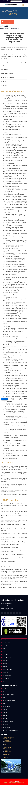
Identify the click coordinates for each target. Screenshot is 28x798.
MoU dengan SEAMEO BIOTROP (11, 372)
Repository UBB (6, 643)
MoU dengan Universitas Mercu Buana (13, 227)
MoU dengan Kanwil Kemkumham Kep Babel (14, 271)
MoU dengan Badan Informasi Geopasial (13, 331)
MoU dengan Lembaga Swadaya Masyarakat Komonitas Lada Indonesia (15, 418)
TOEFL (4, 681)
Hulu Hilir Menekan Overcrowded (9, 547)
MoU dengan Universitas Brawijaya (12, 229)
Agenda (6, 753)
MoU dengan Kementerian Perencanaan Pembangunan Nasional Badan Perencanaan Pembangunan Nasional (15, 375)
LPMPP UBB (5, 715)
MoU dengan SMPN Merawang (11, 290)
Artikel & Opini (7, 741)
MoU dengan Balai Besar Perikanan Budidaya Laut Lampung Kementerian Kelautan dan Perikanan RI (15, 430)
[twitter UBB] (5, 613)
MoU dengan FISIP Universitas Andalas (13, 116)
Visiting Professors (7, 646)
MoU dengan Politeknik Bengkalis (11, 154)
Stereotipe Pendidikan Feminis (9, 567)
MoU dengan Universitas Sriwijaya (12, 124)
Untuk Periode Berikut (6, 564)
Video (5, 743)
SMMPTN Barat (6, 678)
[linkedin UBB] (17, 613)
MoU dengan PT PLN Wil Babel (11, 273)
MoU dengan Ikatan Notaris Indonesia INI (13, 411)
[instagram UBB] (11, 613)
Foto (5, 744)
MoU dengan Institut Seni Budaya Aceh (13, 152)
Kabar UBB (6, 740)
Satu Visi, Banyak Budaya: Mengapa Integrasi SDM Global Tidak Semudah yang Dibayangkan (14, 512)
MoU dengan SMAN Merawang (11, 292)
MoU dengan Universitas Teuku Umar (12, 144)
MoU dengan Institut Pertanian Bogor (13, 160)
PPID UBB (5, 663)
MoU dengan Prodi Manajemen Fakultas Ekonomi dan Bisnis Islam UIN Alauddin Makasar (15, 204)
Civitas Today (7, 748)
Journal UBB (5, 654)
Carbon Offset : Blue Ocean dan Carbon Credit (13, 554)
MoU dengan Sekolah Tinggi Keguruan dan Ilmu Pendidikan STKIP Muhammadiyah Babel (15, 107)
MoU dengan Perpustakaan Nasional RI (13, 359)
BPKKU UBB (5, 712)
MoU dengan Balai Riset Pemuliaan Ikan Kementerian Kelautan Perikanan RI (15, 369)
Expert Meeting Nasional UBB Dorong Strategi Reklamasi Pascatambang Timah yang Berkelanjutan (14, 485)
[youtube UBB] (20, 613)
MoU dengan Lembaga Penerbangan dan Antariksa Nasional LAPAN (15, 329)
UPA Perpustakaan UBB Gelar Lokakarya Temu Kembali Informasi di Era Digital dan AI (14, 495)
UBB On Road (7, 746)
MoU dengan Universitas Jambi (11, 186)
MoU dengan (6, 232)
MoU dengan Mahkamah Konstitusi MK (13, 378)
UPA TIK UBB (5, 724)
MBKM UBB (5, 660)
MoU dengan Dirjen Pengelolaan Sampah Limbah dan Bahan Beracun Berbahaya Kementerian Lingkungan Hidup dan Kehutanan (15, 365)
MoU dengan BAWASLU (9, 453)
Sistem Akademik (7, 657)
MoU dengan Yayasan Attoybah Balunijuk (14, 287)
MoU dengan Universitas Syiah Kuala (12, 214)
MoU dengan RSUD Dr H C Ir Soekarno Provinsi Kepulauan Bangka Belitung (15, 254)
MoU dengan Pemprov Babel (10, 248)
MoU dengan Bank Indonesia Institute (13, 276)
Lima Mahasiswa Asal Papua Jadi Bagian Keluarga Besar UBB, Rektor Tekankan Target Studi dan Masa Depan (14, 479)
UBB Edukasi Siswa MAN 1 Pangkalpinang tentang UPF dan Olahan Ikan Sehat (14, 491)
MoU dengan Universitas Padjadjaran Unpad (14, 178)
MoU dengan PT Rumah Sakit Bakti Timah (14, 302)
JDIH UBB (5, 666)
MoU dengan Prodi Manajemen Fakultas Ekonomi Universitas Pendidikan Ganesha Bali (15, 200)
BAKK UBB (5, 709)
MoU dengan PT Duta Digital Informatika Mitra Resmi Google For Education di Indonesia (15, 392)
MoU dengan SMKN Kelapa (10, 297)
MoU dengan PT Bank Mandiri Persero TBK (14, 282)
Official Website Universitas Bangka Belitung (14, 782)
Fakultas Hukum (6, 706)
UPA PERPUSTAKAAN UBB (8, 721)
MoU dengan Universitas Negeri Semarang (14, 230)
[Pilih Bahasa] (4, 399)
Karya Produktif (7, 747)
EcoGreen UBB (7, 738)
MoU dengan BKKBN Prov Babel (11, 256)
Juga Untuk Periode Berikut (8, 561)
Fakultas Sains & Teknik (8, 694)
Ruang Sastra (7, 754)
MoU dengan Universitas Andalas (11, 129)
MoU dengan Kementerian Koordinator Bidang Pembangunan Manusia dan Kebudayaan (15, 447)
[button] (7, 22)
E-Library (5, 651)
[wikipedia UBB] (2, 613)
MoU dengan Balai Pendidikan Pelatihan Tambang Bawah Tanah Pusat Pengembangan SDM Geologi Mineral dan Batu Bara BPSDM (15, 399)
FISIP (4, 703)
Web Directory (7, 757)
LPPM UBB (5, 718)
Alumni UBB (5, 672)
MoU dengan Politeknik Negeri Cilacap (13, 155)
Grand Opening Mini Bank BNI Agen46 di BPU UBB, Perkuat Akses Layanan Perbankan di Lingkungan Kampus (14, 473)
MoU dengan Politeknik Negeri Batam (13, 146)
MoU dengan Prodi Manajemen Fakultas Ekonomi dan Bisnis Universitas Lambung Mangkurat (15, 406)
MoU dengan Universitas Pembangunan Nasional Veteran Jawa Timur (15, 166)
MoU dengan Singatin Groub (10, 458)
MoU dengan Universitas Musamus (12, 134)
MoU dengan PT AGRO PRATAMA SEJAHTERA (15, 403)
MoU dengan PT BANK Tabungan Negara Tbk (15, 281)
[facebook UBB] (8, 613)
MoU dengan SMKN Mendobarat (11, 317)
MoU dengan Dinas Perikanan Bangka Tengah (15, 269)
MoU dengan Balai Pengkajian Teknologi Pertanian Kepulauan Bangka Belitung (15, 260)
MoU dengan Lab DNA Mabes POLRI (12, 416)
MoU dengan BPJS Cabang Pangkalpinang (14, 258)
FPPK (4, 697)
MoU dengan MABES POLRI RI (10, 361)
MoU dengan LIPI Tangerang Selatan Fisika (14, 341)
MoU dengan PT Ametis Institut (11, 336)
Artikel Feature (7, 750)
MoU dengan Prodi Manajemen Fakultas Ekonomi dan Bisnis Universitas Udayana (15, 193)
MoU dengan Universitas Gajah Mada (12, 225)
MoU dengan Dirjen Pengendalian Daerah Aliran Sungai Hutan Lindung (15, 350)
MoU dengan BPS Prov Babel (10, 263)
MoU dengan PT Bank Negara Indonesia (13, 264)
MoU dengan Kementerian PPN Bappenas (14, 409)
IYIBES (4, 649)
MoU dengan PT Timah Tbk (10, 304)
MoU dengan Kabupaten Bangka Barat (13, 245)
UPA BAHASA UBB (6, 727)
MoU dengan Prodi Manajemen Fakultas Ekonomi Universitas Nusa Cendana (15, 197)
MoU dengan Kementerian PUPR (11, 444)
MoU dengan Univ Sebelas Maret (11, 168)
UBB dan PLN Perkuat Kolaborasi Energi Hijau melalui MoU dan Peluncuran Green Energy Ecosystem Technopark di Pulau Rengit (14, 467)
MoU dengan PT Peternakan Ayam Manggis (14, 395)
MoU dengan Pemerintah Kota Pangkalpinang (15, 240)
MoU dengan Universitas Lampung (12, 181)
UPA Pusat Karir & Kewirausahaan (10, 730)
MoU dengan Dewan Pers (9, 439)
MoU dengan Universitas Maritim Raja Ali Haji (14, 150)
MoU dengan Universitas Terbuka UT (12, 111)
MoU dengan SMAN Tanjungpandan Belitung (14, 289)
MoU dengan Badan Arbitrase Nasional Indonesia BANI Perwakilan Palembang (15, 389)
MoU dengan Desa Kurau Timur (11, 315)
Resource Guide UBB (7, 669)
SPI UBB (4, 688)
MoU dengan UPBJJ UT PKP (10, 110)
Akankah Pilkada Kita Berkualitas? (10, 544)
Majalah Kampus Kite (9, 737)
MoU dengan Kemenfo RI (9, 387)
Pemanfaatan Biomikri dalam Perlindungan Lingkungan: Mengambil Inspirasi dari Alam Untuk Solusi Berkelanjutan (14, 583)
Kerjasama (6, 756)
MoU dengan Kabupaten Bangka (11, 247)
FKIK (3, 691)
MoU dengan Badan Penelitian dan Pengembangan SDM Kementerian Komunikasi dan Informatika (15, 435)
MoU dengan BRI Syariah (9, 274)
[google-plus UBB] (14, 613)
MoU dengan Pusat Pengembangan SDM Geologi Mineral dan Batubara (15, 384)
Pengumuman (7, 751)
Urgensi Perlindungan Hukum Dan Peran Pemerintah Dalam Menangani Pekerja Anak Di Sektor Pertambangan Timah (14, 571)
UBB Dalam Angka (7, 675)
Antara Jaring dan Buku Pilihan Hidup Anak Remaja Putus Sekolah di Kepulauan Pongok (14, 521)
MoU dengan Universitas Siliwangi (11, 136)
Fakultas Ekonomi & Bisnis (9, 700)
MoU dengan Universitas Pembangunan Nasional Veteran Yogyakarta (15, 148)
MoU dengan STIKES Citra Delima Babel (13, 95)
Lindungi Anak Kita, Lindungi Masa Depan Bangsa (13, 542)
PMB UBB (5, 640)
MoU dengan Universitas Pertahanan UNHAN (14, 173)
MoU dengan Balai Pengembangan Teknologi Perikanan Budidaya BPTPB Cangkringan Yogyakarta (15, 422)
